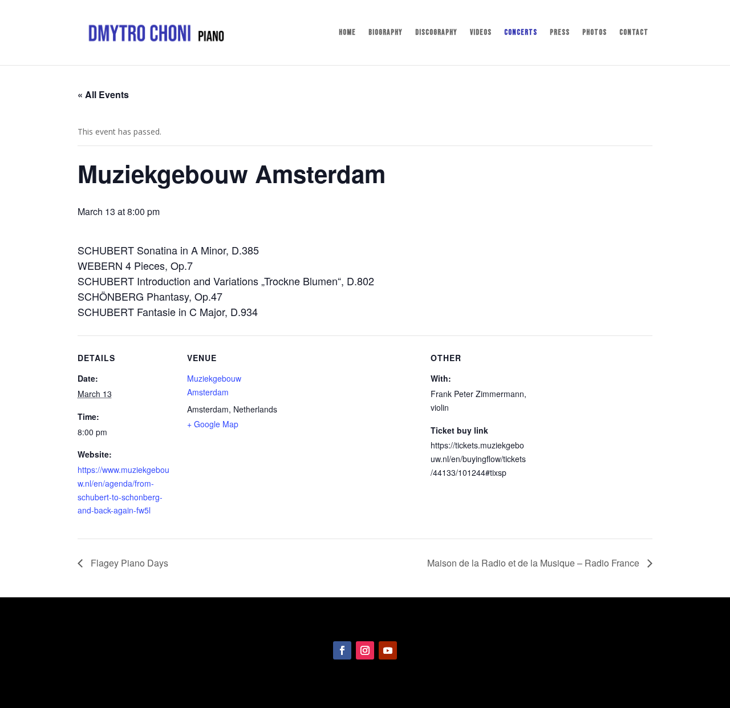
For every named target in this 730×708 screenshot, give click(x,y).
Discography (436, 33)
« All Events (103, 94)
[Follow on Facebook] (342, 650)
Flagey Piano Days (128, 562)
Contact (633, 33)
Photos (594, 33)
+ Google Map (212, 424)
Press (560, 33)
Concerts (520, 33)
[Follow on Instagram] (365, 650)
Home (347, 33)
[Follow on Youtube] (388, 650)
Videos (481, 33)
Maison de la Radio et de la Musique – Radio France (534, 562)
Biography (385, 33)
